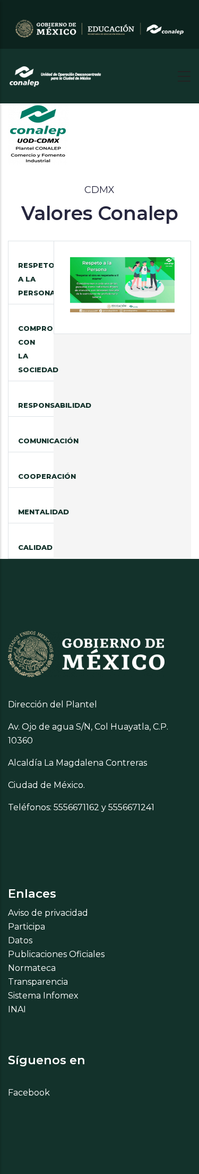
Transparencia (38, 982)
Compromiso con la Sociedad (36, 349)
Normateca (32, 968)
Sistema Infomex (43, 996)
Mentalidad (36, 511)
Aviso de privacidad (48, 913)
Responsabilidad (36, 405)
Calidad (35, 547)
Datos (20, 940)
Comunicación (36, 440)
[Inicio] (55, 73)
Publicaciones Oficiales (56, 954)
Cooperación (36, 476)
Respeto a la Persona (36, 279)
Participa (26, 927)
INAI (17, 1009)
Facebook (29, 1093)
